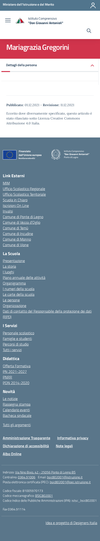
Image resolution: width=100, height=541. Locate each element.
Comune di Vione (16, 245)
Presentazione (14, 260)
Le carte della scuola (18, 294)
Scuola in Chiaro (15, 200)
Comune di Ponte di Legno (23, 217)
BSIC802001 (44, 495)
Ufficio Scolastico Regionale (24, 188)
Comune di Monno (17, 239)
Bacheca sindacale (17, 415)
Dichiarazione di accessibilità (26, 446)
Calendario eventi (16, 410)
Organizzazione (14, 305)
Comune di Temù (15, 228)
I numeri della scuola (18, 289)
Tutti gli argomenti (17, 425)
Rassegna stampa (16, 404)
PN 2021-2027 (15, 371)
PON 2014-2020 (16, 383)
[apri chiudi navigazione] (8, 21)
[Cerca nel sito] (89, 31)
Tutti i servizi (12, 350)
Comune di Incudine (18, 233)
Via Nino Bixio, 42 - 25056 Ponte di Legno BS (45, 472)
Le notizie (10, 398)
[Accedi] (93, 5)
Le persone (11, 300)
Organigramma (14, 283)
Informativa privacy (72, 438)
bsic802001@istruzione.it (65, 477)
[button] (50, 65)
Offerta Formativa (16, 366)
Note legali (64, 446)
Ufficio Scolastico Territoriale (24, 194)
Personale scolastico (18, 333)
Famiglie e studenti (17, 338)
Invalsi (8, 211)
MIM (6, 183)
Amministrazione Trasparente (26, 438)
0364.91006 (26, 477)
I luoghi (8, 272)
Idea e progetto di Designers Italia (71, 523)
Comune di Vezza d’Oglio (21, 222)
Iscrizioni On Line (16, 205)
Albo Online (12, 454)
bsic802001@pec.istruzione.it (70, 482)
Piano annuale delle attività (24, 277)
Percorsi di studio (16, 344)
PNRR (7, 377)
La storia (9, 266)
